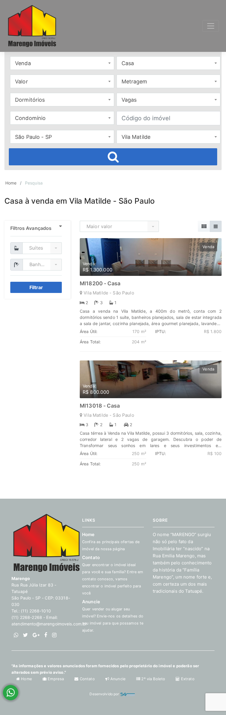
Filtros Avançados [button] (30, 228)
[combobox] (62, 63)
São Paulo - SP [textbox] (33, 137)
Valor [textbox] (21, 81)
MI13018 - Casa (100, 406)
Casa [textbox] (128, 63)
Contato (87, 678)
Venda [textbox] (23, 63)
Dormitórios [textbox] (30, 100)
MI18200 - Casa (100, 283)
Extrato (187, 678)
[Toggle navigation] (210, 26)
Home (11, 182)
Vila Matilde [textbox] (136, 137)
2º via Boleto (153, 678)
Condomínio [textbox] (30, 118)
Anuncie (112, 615)
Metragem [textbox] (134, 81)
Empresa (55, 678)
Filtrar (36, 287)
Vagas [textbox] (129, 100)
